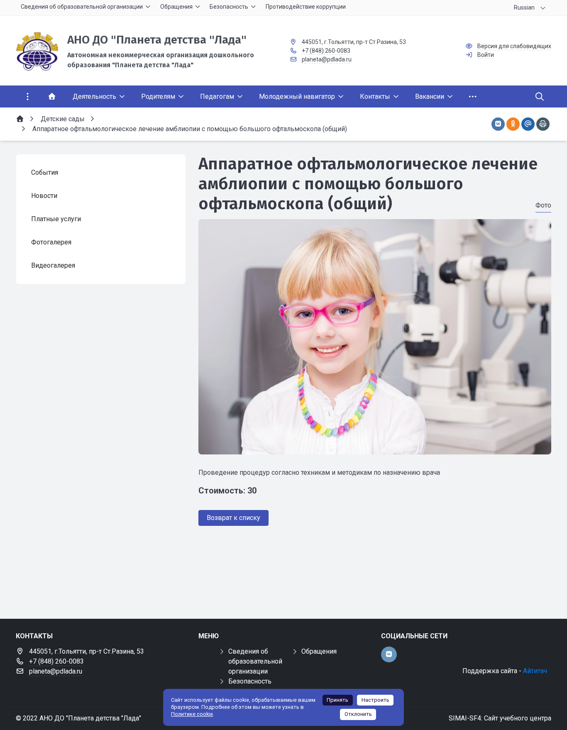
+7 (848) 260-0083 (326, 50)
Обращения (319, 651)
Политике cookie (192, 714)
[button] (374, 446)
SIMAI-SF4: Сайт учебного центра (500, 718)
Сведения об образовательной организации (255, 661)
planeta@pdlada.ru (327, 59)
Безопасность (249, 681)
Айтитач (535, 671)
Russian (524, 7)
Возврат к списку (233, 518)
